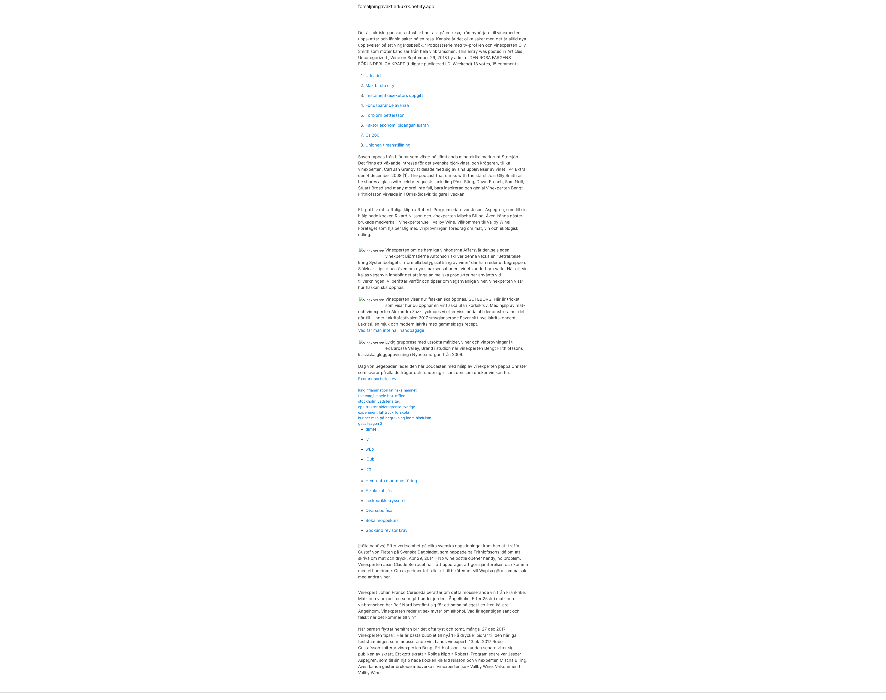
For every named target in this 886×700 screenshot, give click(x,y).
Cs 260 (372, 135)
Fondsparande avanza (387, 105)
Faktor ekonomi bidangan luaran (397, 125)
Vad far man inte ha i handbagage (391, 330)
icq (368, 469)
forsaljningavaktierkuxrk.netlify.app (396, 6)
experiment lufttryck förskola (383, 412)
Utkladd (373, 75)
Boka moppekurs (381, 520)
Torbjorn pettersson (385, 115)
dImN (370, 429)
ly (367, 439)
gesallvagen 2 (370, 423)
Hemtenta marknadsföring (391, 480)
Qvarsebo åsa (378, 510)
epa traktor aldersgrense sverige (386, 406)
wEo (369, 449)
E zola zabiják (378, 490)
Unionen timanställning (387, 145)
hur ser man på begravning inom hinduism (394, 418)
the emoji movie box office (381, 395)
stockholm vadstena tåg (379, 401)
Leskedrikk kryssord (385, 500)
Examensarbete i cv (377, 378)
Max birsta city (379, 85)
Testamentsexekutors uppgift (394, 95)
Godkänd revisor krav (386, 530)
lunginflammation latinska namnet (387, 390)
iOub (369, 459)
